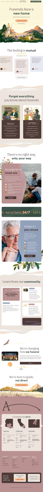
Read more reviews (21, 77)
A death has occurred (21, 20)
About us (30, 363)
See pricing (10, 197)
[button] (3, 1)
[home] (23, 1)
